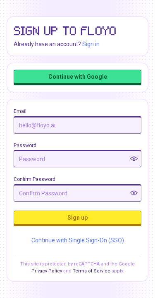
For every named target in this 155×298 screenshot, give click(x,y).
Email (20, 111)
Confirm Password (34, 179)
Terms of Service (91, 271)
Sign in (91, 44)
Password (25, 145)
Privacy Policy (46, 271)
